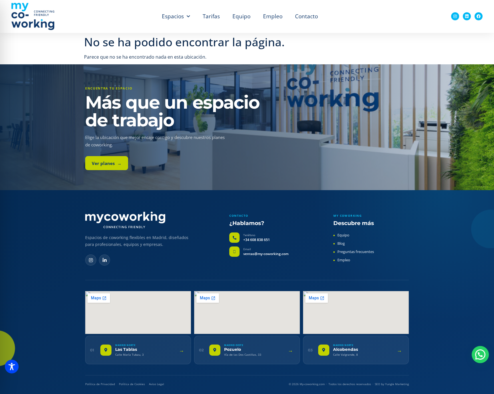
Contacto (306, 16)
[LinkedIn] (104, 260)
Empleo (272, 16)
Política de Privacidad (100, 384)
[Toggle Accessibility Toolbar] (11, 366)
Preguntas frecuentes (355, 251)
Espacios (173, 16)
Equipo (241, 16)
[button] (480, 354)
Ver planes (106, 163)
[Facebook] (479, 16)
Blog (341, 243)
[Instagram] (455, 16)
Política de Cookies (132, 384)
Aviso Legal (156, 384)
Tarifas (211, 16)
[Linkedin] (467, 16)
